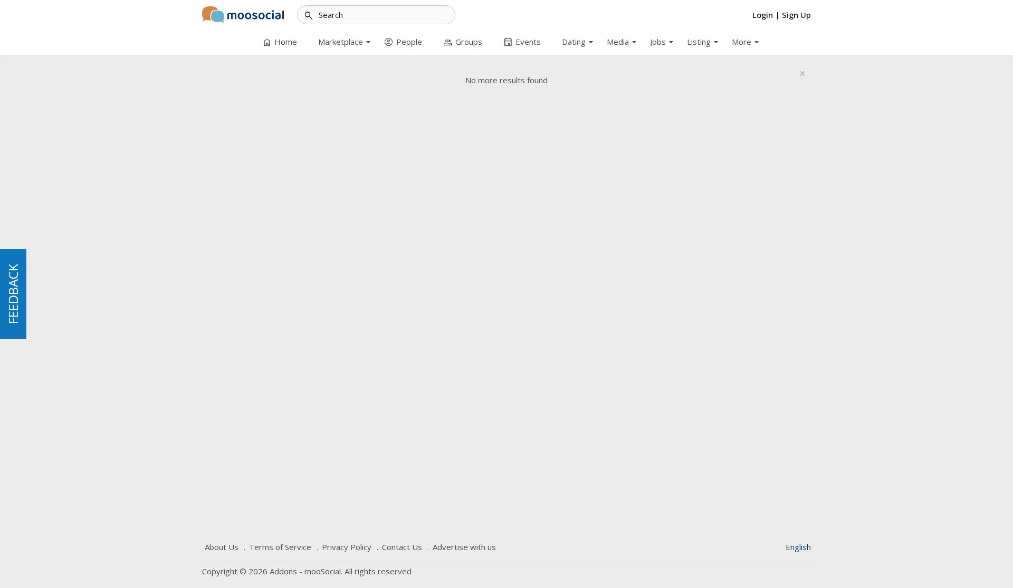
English (798, 547)
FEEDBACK (13, 294)
